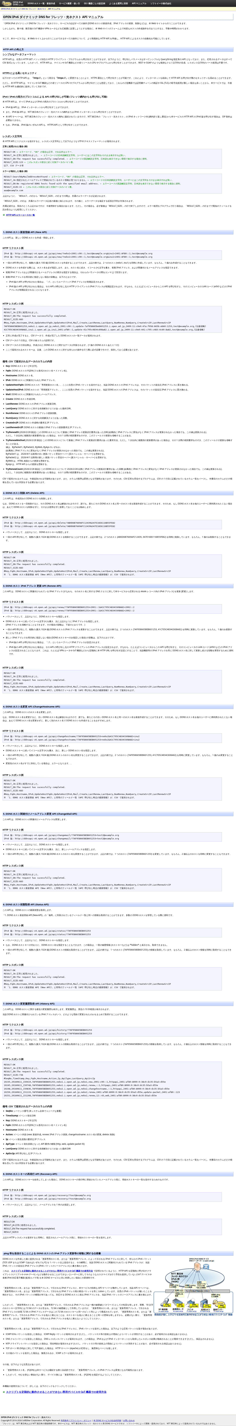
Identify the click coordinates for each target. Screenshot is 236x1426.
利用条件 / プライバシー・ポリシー (76, 1420)
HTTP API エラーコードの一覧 (20, 214)
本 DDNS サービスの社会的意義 (107, 1420)
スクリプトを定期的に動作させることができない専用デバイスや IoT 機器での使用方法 (56, 1392)
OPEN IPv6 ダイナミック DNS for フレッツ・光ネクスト (23, 9)
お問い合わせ (129, 1420)
